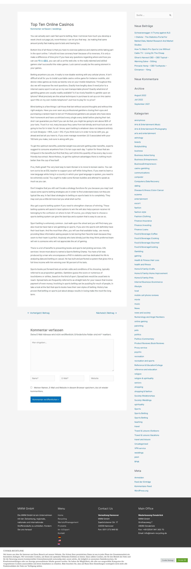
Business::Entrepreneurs (145, 159)
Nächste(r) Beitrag (106, 313)
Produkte (62, 526)
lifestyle (138, 286)
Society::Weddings (143, 400)
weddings (56, 29)
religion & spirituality (143, 378)
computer (138, 177)
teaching (138, 422)
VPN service (140, 448)
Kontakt (61, 533)
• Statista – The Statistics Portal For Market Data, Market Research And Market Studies (153, 41)
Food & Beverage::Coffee (145, 234)
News (137, 308)
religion (137, 374)
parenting (138, 326)
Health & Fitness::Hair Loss (146, 260)
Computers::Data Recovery (146, 181)
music (137, 304)
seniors (137, 382)
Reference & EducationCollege (148, 365)
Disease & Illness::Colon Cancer (149, 190)
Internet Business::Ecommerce (148, 282)
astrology (138, 137)
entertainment (141, 199)
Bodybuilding (140, 146)
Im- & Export (63, 529)
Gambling (138, 251)
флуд (136, 461)
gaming (137, 256)
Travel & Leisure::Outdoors (146, 431)
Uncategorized (141, 444)
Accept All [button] (182, 560)
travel (137, 426)
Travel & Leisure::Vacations (146, 435)
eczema (138, 194)
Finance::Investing (142, 225)
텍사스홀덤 (43, 60)
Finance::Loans (141, 229)
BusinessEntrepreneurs (145, 164)
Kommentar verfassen (41, 29)
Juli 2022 (138, 99)
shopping (138, 387)
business (138, 151)
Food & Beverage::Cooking (146, 238)
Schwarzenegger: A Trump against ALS (152, 32)
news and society (142, 312)
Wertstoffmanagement (68, 522)
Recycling (62, 519)
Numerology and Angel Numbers (149, 317)
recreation (139, 356)
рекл (136, 457)
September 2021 (142, 104)
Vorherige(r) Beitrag (38, 313)
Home (60, 515)
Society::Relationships (144, 396)
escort (137, 203)
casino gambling (141, 168)
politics (137, 334)
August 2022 (140, 95)
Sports (137, 409)
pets (136, 330)
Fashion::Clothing (142, 216)
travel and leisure (142, 439)
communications (142, 172)
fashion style (140, 212)
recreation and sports (144, 361)
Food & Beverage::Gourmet (146, 242)
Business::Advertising (144, 155)
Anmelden (139, 477)
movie (137, 299)
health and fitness (142, 264)
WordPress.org (141, 490)
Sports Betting (141, 413)
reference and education (145, 369)
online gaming (140, 321)
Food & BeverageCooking (146, 247)
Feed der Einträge (142, 482)
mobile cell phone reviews (146, 295)
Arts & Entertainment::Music (147, 124)
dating (137, 186)
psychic (137, 352)
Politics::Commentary (144, 339)
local (136, 291)
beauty (137, 142)
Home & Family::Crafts (144, 269)
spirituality (139, 404)
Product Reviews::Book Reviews (149, 343)
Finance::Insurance (143, 221)
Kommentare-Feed (143, 486)
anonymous (139, 120)
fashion (137, 207)
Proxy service (140, 347)
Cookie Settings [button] (167, 560)
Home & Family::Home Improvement (150, 273)
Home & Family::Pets (143, 277)
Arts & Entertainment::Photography (150, 129)
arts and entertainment (145, 133)
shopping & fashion (143, 391)
